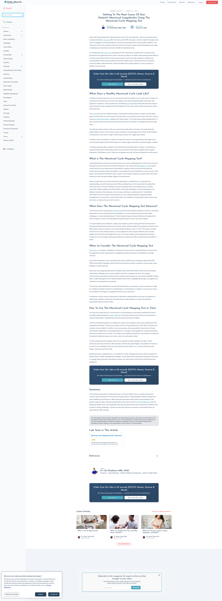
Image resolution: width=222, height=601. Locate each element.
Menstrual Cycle (106, 53)
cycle (94, 114)
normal (128, 103)
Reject (40, 594)
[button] (162, 2)
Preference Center (11, 594)
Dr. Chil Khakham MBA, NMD (116, 28)
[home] (12, 2)
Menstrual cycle (94, 250)
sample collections (115, 315)
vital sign (105, 40)
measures (116, 211)
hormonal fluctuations (102, 119)
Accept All (53, 594)
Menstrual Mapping (143, 402)
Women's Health (116, 11)
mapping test (144, 166)
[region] (31, 585)
